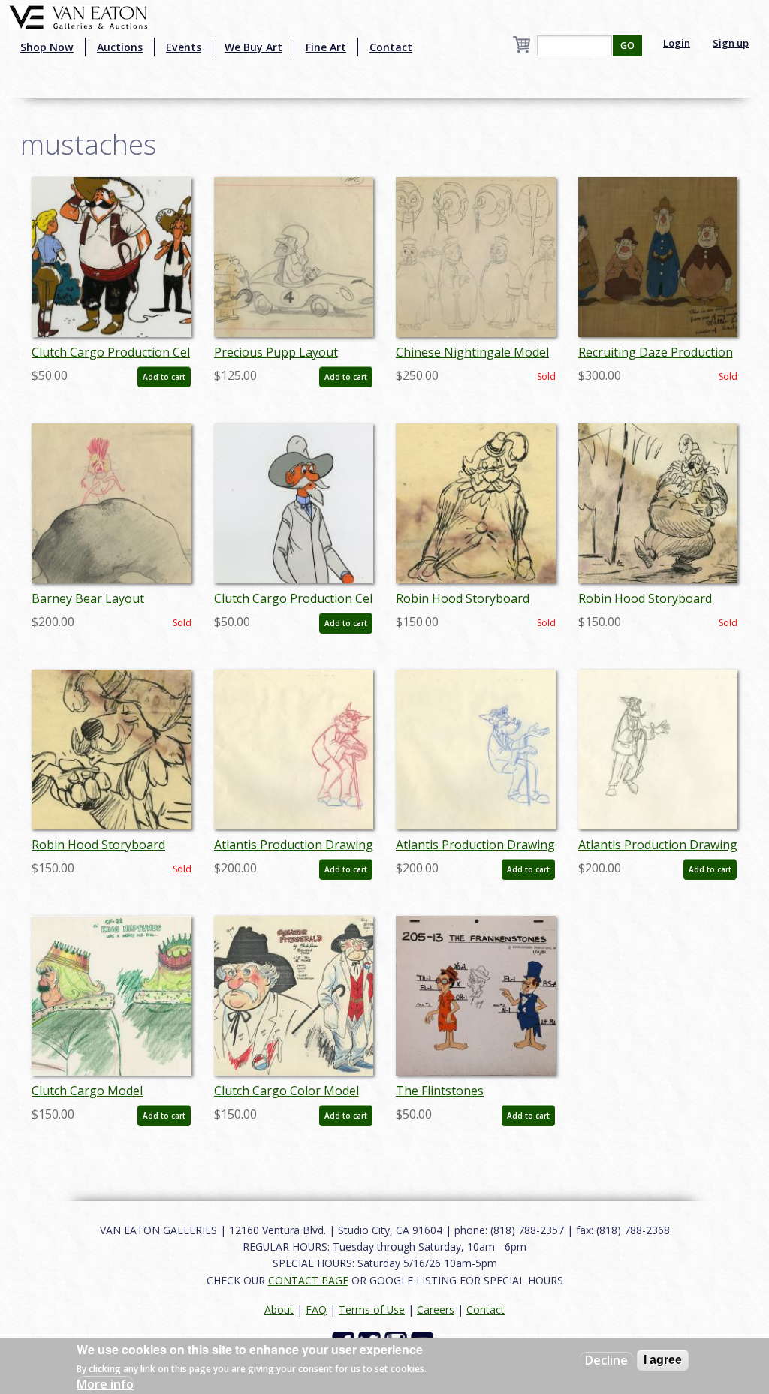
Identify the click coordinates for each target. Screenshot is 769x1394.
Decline (606, 1360)
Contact (390, 47)
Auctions (120, 47)
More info (105, 1384)
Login (676, 43)
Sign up (731, 43)
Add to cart (164, 377)
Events (183, 47)
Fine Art (326, 47)
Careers (435, 1309)
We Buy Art (253, 47)
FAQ (316, 1309)
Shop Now (47, 47)
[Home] (78, 16)
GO (627, 45)
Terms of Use (372, 1309)
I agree (663, 1359)
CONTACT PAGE (308, 1280)
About (279, 1309)
